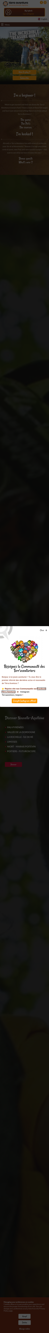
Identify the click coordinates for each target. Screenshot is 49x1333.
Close (42, 630)
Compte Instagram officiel (24, 701)
